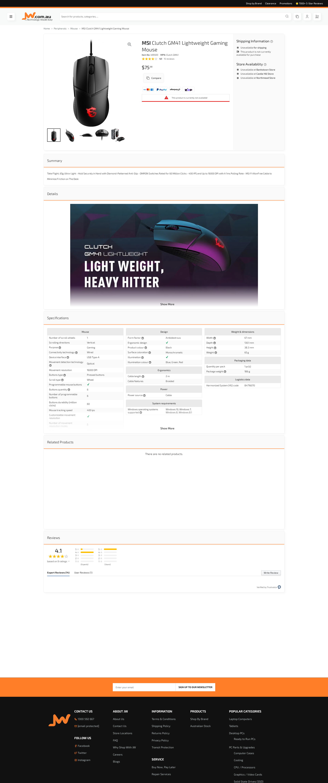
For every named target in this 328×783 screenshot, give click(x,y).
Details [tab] (52, 194)
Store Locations (122, 733)
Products (198, 711)
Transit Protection (163, 747)
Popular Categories (245, 711)
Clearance (270, 3)
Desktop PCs (236, 733)
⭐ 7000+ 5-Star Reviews (309, 3)
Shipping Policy (161, 725)
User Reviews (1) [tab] (83, 572)
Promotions (286, 3)
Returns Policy (160, 733)
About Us (118, 718)
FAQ (115, 740)
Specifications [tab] (58, 318)
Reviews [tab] (53, 538)
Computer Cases (244, 753)
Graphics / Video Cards (248, 774)
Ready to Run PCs (244, 738)
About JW (120, 711)
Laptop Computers (240, 718)
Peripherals (60, 28)
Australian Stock (200, 725)
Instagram (83, 759)
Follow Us (82, 738)
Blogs (116, 761)
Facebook (83, 745)
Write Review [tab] (271, 572)
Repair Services (161, 774)
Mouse (74, 28)
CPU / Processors (244, 767)
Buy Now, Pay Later (164, 767)
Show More (167, 304)
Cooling (238, 760)
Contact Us (83, 711)
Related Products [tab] (60, 442)
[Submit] (287, 16)
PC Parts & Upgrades (242, 747)
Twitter (82, 752)
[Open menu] (11, 16)
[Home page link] (37, 17)
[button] (53, 135)
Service (158, 759)
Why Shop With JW (124, 747)
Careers (117, 754)
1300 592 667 (85, 718)
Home (47, 28)
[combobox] (175, 16)
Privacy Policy (160, 740)
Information (162, 711)
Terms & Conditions (164, 718)
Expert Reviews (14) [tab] (58, 572)
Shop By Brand (199, 718)
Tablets (233, 725)
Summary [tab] (54, 160)
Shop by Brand (254, 3)
